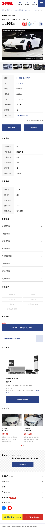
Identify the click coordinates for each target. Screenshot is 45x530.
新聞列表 (22, 464)
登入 (34, 517)
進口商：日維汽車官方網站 (22, 327)
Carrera (35, 10)
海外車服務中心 (12, 378)
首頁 (3, 10)
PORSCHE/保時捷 (18, 10)
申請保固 (33, 128)
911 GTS (27, 10)
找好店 (27, 5)
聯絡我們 (11, 128)
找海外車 (34, 5)
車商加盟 (8, 497)
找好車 (20, 5)
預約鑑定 (14, 517)
